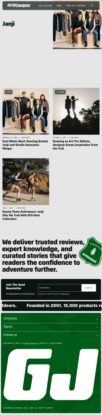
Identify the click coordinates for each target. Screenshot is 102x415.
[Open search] (92, 5)
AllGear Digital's (30, 343)
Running (61, 92)
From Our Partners (76, 5)
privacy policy (65, 294)
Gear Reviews (45, 5)
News (59, 5)
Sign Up (88, 288)
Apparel (10, 162)
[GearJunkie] (18, 5)
